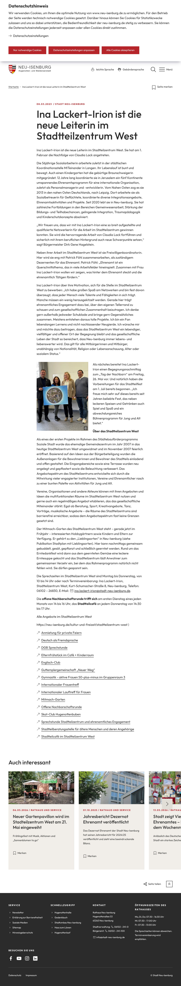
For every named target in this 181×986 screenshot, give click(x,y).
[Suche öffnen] (153, 69)
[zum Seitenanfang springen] (169, 884)
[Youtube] (19, 958)
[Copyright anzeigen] (86, 428)
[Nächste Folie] (167, 804)
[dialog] (90, 30)
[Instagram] (27, 958)
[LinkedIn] (35, 958)
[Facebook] (10, 958)
